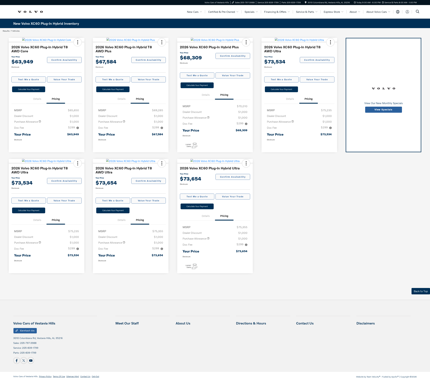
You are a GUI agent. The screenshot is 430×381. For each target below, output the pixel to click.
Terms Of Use (59, 376)
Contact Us (27, 330)
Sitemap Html (72, 376)
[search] (417, 12)
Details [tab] (37, 98)
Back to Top (421, 291)
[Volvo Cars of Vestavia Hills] (31, 11)
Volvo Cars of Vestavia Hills (25, 376)
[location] (305, 2)
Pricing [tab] (56, 98)
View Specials (384, 109)
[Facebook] (16, 360)
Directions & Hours (251, 323)
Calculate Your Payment (28, 89)
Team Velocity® (373, 376)
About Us (183, 323)
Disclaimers (365, 323)
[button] (77, 42)
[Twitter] (23, 360)
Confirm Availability (64, 60)
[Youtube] (30, 360)
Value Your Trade (64, 79)
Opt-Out (95, 376)
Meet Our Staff (127, 323)
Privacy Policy (45, 376)
